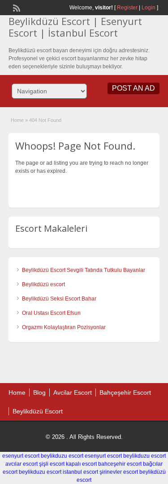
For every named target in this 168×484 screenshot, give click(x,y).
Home (17, 120)
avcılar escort (21, 464)
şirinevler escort (118, 472)
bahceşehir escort (120, 464)
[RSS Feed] (15, 7)
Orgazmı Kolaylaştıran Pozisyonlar (64, 327)
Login (148, 7)
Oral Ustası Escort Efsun (51, 313)
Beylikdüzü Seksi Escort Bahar (59, 299)
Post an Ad (133, 88)
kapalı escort (81, 464)
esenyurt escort (20, 456)
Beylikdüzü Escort (38, 411)
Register (127, 7)
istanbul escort (80, 472)
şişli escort (52, 464)
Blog (39, 392)
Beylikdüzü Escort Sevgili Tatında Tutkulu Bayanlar (83, 270)
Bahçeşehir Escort (125, 392)
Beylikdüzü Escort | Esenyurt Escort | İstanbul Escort (75, 26)
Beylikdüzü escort (43, 284)
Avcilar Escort (72, 392)
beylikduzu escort (62, 456)
